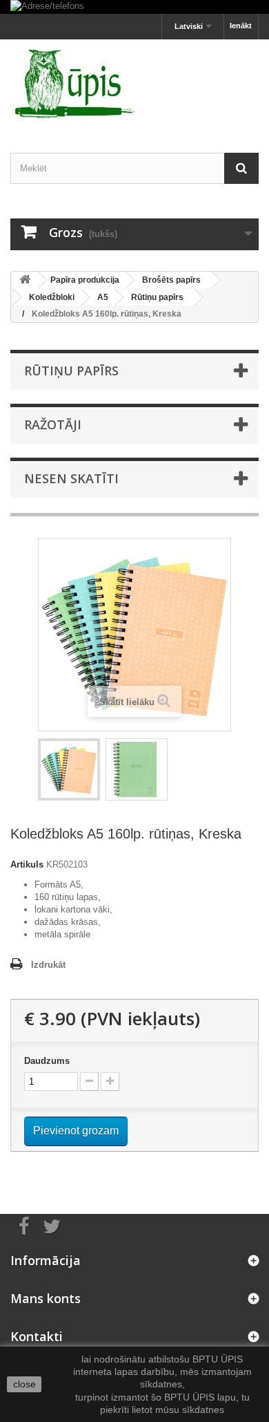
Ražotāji (52, 424)
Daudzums (47, 1061)
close (24, 1384)
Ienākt (241, 25)
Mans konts (45, 1298)
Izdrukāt (48, 965)
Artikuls (26, 864)
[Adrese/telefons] (134, 7)
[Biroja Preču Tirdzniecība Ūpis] (134, 84)
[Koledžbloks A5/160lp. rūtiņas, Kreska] (69, 769)
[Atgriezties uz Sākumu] (25, 280)
